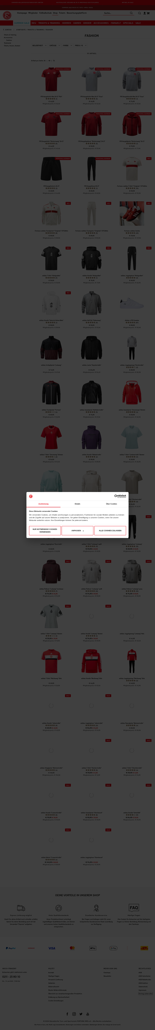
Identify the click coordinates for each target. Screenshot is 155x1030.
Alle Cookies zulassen (110, 531)
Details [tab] (77, 504)
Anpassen (76, 531)
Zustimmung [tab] (43, 504)
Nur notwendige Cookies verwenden (45, 530)
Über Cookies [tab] (111, 504)
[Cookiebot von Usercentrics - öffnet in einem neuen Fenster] (116, 496)
